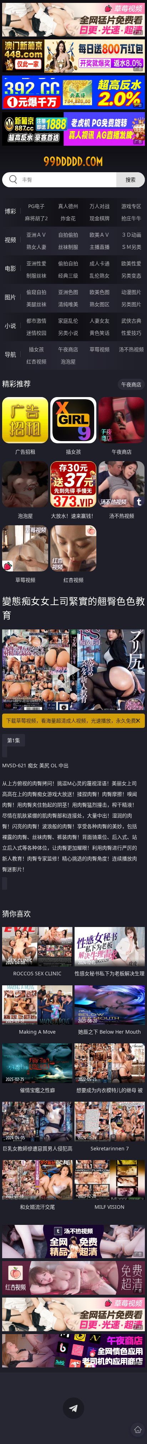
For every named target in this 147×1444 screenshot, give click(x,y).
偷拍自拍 (68, 263)
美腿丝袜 (36, 304)
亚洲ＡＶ (36, 234)
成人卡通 (100, 263)
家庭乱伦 (68, 320)
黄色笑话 (100, 332)
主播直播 (100, 246)
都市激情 (36, 320)
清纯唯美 (68, 304)
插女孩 (36, 349)
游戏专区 (131, 206)
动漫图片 (131, 292)
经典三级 (68, 275)
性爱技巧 (131, 332)
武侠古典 (131, 320)
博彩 (10, 211)
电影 (10, 268)
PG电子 (36, 206)
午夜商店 (68, 349)
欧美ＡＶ (100, 234)
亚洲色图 (68, 292)
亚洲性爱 (36, 263)
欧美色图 (100, 292)
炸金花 (68, 218)
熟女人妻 (36, 246)
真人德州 (68, 206)
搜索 (131, 179)
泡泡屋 (68, 361)
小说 (10, 326)
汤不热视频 (131, 349)
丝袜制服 (68, 246)
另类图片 (131, 304)
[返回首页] (138, 1430)
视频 (10, 240)
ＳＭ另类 (131, 246)
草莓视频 (100, 349)
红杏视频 (36, 361)
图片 (10, 297)
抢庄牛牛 (131, 218)
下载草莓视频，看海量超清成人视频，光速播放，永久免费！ (73, 720)
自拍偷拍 (68, 234)
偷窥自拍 (36, 292)
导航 (10, 354)
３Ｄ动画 (131, 234)
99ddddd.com (73, 161)
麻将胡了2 (36, 218)
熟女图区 (100, 304)
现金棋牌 (100, 218)
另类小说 (68, 332)
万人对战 (100, 206)
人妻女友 (100, 320)
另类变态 (131, 275)
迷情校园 (36, 332)
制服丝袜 (36, 275)
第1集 (13, 740)
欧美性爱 (131, 263)
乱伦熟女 (100, 275)
